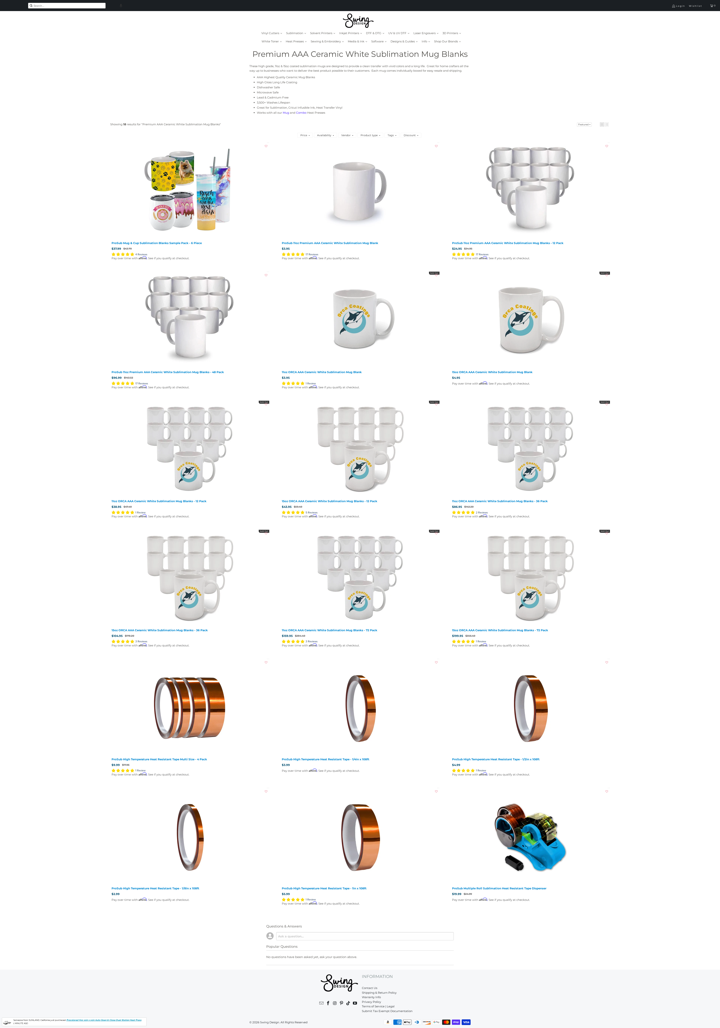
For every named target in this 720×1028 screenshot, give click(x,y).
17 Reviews (312, 254)
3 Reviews (141, 641)
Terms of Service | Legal (378, 1006)
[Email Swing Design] (321, 1003)
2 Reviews (482, 512)
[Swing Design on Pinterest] (341, 1003)
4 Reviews (141, 254)
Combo (301, 112)
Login (680, 6)
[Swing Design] (358, 21)
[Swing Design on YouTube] (355, 1003)
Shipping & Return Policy (379, 992)
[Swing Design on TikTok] (348, 1003)
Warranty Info (371, 997)
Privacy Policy (371, 1002)
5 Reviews (312, 512)
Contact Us (369, 988)
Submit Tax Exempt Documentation (387, 1011)
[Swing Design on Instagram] (335, 1003)
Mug (286, 112)
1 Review (311, 383)
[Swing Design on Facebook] (328, 1003)
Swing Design (269, 1022)
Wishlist (695, 6)
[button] (121, 5)
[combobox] (67, 5)
